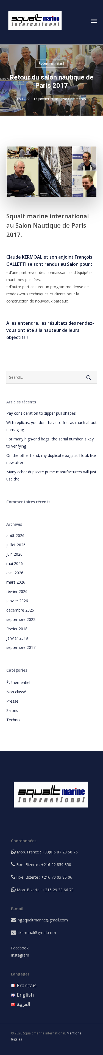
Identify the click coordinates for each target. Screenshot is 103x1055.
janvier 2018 (17, 638)
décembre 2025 (20, 610)
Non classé (16, 691)
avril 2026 (14, 572)
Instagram (20, 955)
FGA (25, 98)
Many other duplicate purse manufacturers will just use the (51, 475)
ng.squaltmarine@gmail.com (43, 920)
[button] (94, 20)
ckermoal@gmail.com (37, 932)
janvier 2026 (17, 600)
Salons (12, 710)
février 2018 (16, 628)
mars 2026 (15, 582)
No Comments (74, 98)
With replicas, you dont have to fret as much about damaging (51, 426)
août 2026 (15, 535)
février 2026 (16, 591)
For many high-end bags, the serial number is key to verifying (50, 442)
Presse (12, 701)
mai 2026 (14, 563)
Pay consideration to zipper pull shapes (41, 413)
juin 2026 (14, 554)
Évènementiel (51, 63)
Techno (13, 719)
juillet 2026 (16, 544)
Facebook (20, 948)
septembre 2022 (20, 619)
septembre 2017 (20, 647)
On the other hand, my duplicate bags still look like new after (51, 459)
